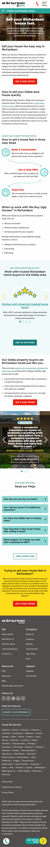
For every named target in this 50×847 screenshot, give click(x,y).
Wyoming (6, 774)
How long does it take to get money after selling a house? (22, 530)
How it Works (7, 634)
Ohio (33, 757)
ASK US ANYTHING (25, 342)
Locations (30, 639)
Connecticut (17, 733)
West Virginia (24, 771)
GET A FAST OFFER (25, 81)
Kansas (5, 740)
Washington (40, 767)
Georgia (5, 736)
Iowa (37, 736)
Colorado (6, 733)
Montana (39, 747)
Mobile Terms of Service (11, 787)
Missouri (29, 747)
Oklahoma (6, 760)
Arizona (15, 730)
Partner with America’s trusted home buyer (25, 306)
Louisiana (25, 740)
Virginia (29, 767)
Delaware (29, 733)
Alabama (5, 730)
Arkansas (25, 730)
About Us (30, 634)
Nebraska (6, 750)
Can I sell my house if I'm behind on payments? (22, 508)
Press (28, 658)
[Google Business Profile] (23, 698)
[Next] (46, 297)
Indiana (30, 736)
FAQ (4, 671)
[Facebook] (3, 698)
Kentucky (14, 740)
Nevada (15, 750)
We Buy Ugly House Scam (12, 685)
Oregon (16, 760)
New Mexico (19, 754)
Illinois (21, 736)
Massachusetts (18, 743)
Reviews (29, 644)
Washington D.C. (9, 771)
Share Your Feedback (16, 712)
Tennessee (34, 764)
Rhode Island (7, 764)
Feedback (30, 671)
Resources (6, 676)
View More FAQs (25, 556)
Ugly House (31, 654)
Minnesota (6, 747)
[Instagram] (8, 698)
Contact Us (6, 654)
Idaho (13, 736)
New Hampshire (28, 750)
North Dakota (23, 757)
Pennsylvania (27, 760)
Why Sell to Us (8, 639)
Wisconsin (36, 771)
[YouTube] (13, 698)
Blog (4, 681)
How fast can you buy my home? (20, 499)
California (35, 730)
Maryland (6, 743)
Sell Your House (8, 644)
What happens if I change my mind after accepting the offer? (22, 541)
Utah (11, 767)
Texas (4, 767)
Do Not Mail (31, 676)
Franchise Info (32, 649)
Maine (34, 740)
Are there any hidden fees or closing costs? (22, 519)
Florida (39, 733)
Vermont (19, 767)
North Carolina (8, 757)
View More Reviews (25, 459)
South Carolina (21, 764)
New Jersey (6, 754)
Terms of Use (7, 781)
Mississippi (18, 747)
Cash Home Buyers (10, 649)
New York (31, 754)
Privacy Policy (7, 792)
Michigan (31, 743)
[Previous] (4, 297)
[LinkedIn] (18, 698)
